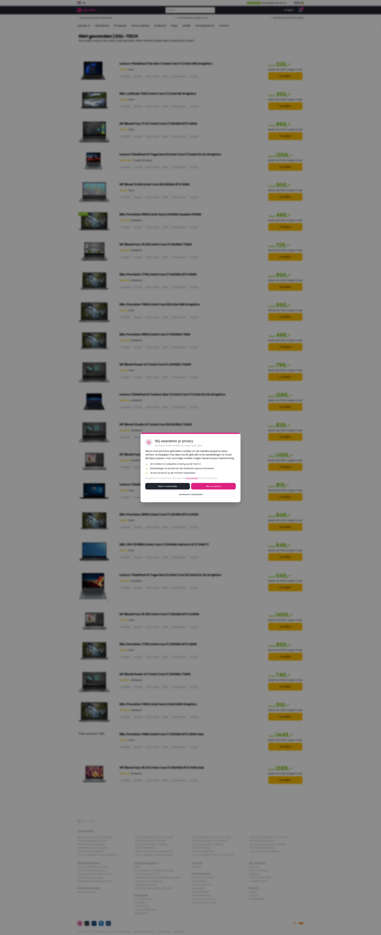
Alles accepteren (213, 486)
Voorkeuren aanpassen (191, 494)
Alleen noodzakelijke (167, 486)
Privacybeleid (192, 478)
